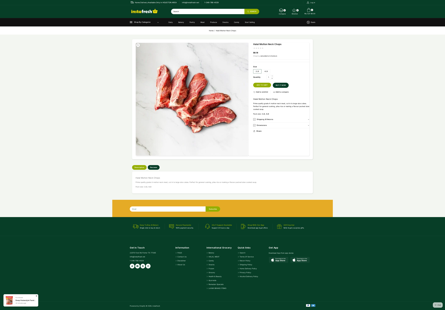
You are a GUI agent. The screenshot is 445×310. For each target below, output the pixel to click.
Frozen (211, 269)
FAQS (179, 253)
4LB (266, 71)
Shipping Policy (245, 265)
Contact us (182, 257)
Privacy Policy (245, 272)
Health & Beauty (215, 276)
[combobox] (215, 11)
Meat (202, 22)
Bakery (181, 22)
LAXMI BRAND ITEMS (217, 288)
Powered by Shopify (137, 306)
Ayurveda (212, 280)
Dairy (170, 22)
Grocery (211, 272)
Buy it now (281, 85)
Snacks (225, 22)
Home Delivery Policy (248, 269)
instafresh (156, 306)
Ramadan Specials (216, 284)
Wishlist (295, 12)
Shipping (256, 56)
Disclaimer (181, 261)
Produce (213, 22)
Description (139, 167)
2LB (257, 71)
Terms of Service (246, 257)
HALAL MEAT (213, 257)
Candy (236, 22)
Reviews (153, 167)
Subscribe (213, 209)
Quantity (256, 77)
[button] (140, 22)
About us (181, 265)
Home (211, 31)
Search (242, 253)
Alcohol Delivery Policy (248, 276)
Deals (313, 22)
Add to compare (282, 92)
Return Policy (244, 261)
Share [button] (259, 131)
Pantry (192, 22)
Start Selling (250, 22)
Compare (282, 12)
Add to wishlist (262, 92)
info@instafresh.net (137, 257)
